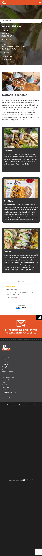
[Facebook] (6, 399)
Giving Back (5, 369)
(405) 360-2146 (6, 39)
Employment (6, 389)
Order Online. (25, 164)
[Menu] (39, 2)
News (4, 384)
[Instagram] (10, 399)
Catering (4, 361)
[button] (7, 282)
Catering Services (7, 373)
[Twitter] (3, 399)
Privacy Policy (6, 382)
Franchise (5, 391)
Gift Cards (5, 371)
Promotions (5, 366)
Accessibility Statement (9, 394)
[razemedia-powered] (21, 482)
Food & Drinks (6, 359)
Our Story (5, 364)
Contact (4, 387)
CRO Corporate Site (8, 379)
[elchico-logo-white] (4, 2)
